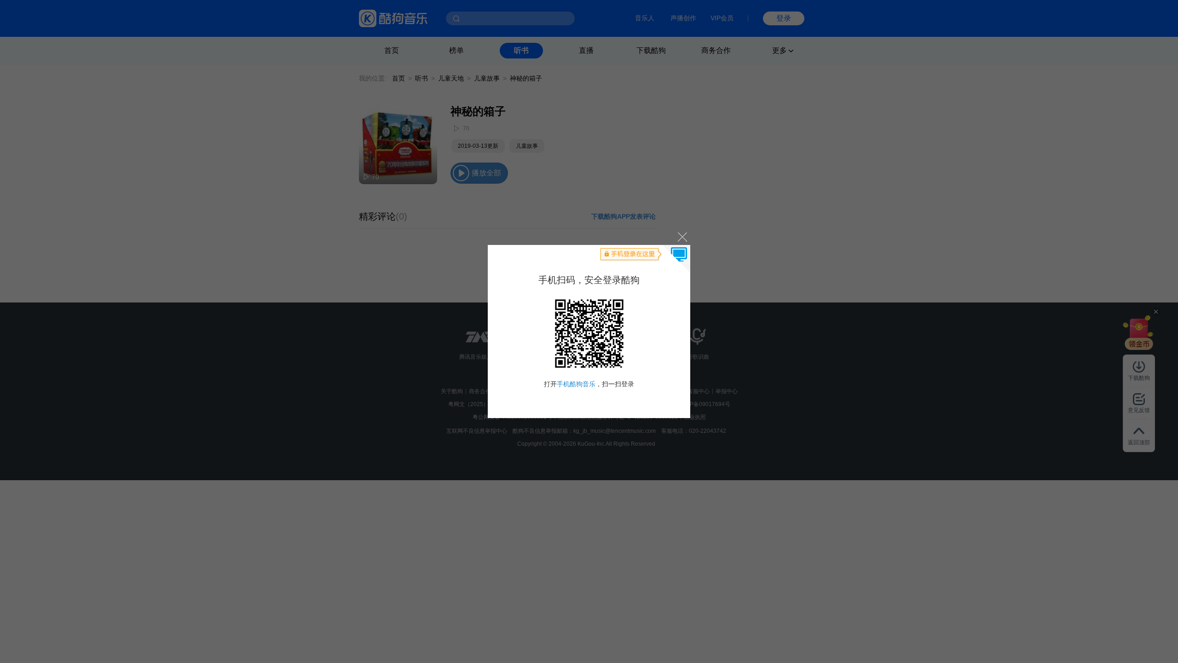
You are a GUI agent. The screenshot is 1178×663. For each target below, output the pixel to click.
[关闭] (681, 236)
